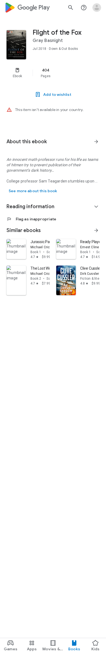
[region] (53, 73)
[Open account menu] (96, 7)
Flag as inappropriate (31, 219)
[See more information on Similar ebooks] (96, 230)
